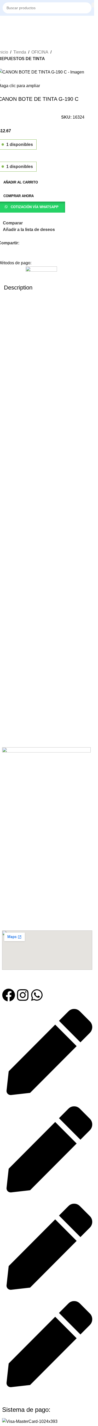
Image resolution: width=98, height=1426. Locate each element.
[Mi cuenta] (91, 23)
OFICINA (39, 52)
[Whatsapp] (36, 995)
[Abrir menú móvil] (4, 23)
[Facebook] (8, 995)
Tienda (19, 52)
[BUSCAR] (93, 5)
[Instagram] (22, 995)
